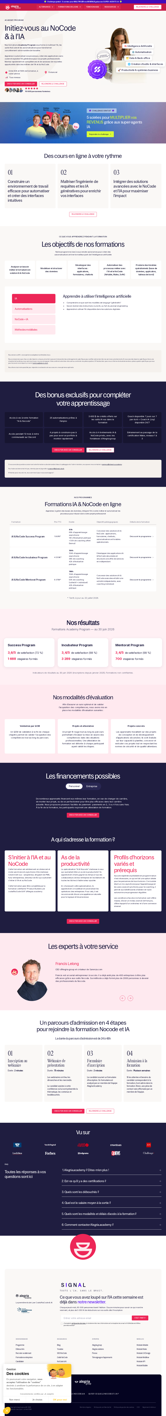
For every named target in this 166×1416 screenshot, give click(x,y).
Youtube (60, 1349)
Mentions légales (85, 1407)
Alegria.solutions (98, 1349)
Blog (58, 1345)
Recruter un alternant (23, 1353)
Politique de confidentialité (102, 1407)
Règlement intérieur (149, 1407)
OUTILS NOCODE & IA (76, 1394)
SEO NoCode (62, 1353)
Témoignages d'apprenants (102, 1357)
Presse (94, 1353)
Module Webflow (143, 1357)
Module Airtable (142, 1345)
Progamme (20, 1345)
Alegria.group (97, 1345)
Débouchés (20, 1349)
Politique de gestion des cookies (124, 1407)
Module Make (142, 1349)
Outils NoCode (62, 1357)
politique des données (79, 1323)
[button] (69, 7)
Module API (141, 1361)
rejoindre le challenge (147, 7)
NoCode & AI (61, 1361)
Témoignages (92, 7)
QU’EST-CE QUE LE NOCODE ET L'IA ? (103, 1394)
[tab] (33, 298)
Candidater (20, 1361)
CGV (138, 1407)
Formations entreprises (24, 1357)
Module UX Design (143, 1353)
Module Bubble (142, 1366)
